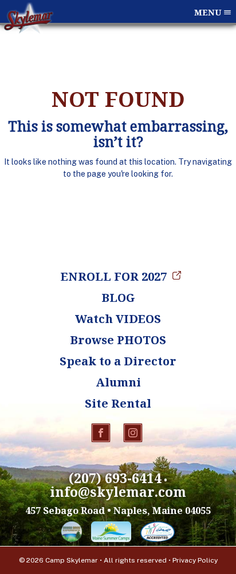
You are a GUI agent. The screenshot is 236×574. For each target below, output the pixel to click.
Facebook (100, 432)
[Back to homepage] (28, 33)
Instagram (132, 432)
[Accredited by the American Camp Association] (157, 534)
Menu (208, 12)
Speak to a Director (118, 361)
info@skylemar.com (118, 492)
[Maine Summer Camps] (111, 534)
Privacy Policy (195, 560)
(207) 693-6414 (115, 478)
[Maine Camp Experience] (71, 534)
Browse (118, 340)
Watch (118, 318)
